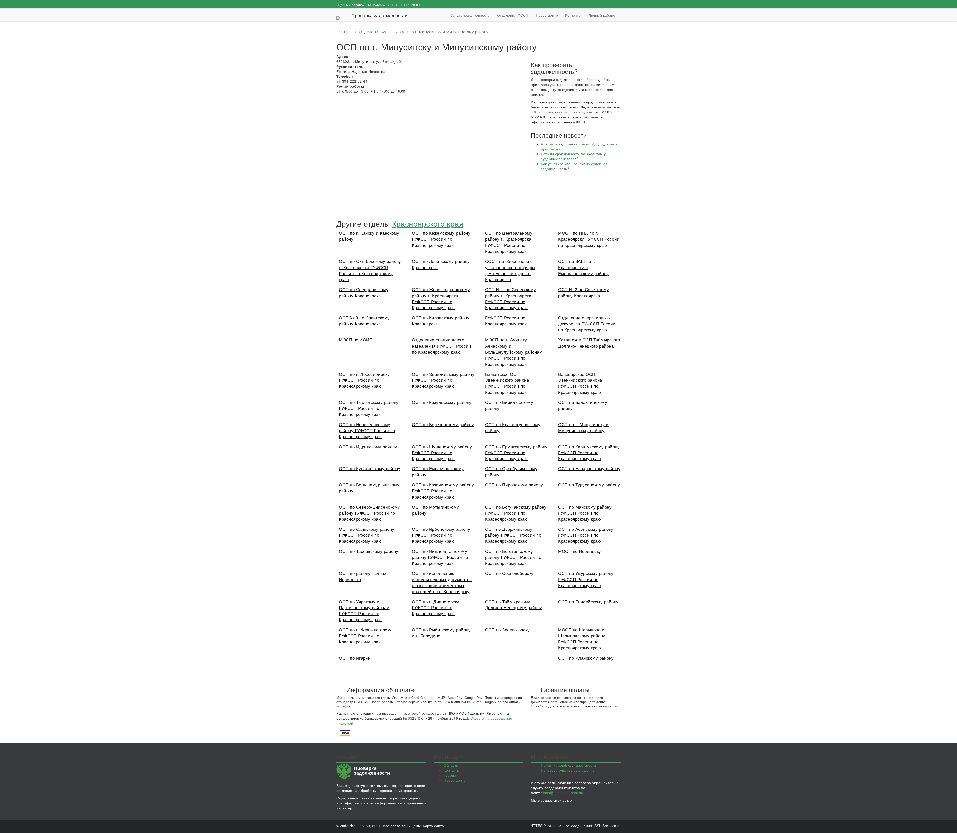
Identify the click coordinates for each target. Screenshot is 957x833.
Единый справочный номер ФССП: (379, 4)
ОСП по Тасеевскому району (368, 551)
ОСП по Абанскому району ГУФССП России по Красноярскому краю (586, 535)
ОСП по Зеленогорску (507, 629)
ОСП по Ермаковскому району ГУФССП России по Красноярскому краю (516, 452)
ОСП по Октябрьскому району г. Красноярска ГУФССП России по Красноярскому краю (370, 270)
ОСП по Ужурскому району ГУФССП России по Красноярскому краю (586, 579)
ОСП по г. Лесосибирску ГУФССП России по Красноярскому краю (364, 380)
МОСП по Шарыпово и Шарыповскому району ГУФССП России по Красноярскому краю (581, 638)
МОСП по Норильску (579, 551)
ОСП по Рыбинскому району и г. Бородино (441, 632)
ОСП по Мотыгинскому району (435, 510)
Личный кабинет (603, 15)
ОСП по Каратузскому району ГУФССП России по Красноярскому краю (589, 452)
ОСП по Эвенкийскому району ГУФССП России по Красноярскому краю (443, 380)
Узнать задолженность (470, 15)
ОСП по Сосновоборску (509, 573)
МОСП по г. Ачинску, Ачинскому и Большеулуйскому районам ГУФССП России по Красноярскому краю (514, 351)
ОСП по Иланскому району (586, 658)
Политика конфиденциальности (568, 765)
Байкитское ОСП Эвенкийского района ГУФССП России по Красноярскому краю (507, 383)
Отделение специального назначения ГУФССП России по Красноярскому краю (441, 345)
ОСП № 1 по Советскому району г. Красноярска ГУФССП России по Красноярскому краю (510, 298)
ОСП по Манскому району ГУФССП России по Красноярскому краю (585, 513)
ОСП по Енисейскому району (588, 601)
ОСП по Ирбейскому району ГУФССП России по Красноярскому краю (441, 535)
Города (450, 775)
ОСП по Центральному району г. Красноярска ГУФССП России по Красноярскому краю (509, 242)
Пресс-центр (547, 15)
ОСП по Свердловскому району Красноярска (363, 292)
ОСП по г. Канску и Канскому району (369, 236)
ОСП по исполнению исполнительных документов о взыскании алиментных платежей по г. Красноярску (442, 582)
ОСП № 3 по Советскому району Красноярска (364, 320)
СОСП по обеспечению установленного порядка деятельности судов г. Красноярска (510, 270)
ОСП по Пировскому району (514, 484)
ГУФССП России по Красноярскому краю (506, 320)
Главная (344, 31)
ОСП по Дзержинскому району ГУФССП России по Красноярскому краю (513, 535)
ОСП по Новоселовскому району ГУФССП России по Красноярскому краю (367, 430)
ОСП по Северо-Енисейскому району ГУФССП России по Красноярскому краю (369, 513)
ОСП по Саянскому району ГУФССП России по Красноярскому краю (366, 535)
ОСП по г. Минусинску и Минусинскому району (583, 427)
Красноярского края (427, 223)
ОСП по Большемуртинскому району (369, 487)
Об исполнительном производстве (562, 111)
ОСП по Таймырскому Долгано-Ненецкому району (513, 604)
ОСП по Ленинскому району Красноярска (441, 264)
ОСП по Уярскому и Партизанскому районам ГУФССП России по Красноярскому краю (364, 610)
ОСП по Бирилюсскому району (509, 405)
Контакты (573, 15)
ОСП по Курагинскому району (369, 468)
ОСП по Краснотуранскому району (513, 427)
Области (451, 765)
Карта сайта (433, 825)
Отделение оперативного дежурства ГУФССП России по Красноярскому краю (587, 323)
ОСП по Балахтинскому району (582, 405)
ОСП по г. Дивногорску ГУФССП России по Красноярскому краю (435, 607)
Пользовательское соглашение (568, 770)
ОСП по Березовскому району (443, 424)
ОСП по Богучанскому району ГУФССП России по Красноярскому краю (516, 513)
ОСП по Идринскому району (368, 446)
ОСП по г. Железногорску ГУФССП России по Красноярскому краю (365, 635)
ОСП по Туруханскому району (589, 484)
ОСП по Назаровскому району (589, 468)
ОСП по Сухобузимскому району (511, 471)
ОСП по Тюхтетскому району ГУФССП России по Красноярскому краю (369, 408)
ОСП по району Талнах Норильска (362, 576)
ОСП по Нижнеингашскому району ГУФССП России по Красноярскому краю (440, 557)
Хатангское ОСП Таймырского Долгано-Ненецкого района (589, 342)
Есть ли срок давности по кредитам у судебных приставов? (573, 156)
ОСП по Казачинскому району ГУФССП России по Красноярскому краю (443, 490)
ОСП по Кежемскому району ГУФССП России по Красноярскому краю (441, 239)
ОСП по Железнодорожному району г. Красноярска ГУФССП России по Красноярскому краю (441, 298)
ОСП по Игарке (354, 658)
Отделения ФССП (512, 15)
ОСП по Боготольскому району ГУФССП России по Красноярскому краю (513, 557)
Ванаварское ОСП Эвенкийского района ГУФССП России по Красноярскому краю (580, 383)
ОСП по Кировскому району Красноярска (440, 320)
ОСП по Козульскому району (442, 402)
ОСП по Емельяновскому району (438, 471)
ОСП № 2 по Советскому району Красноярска (583, 292)
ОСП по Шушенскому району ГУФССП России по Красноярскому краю (442, 452)
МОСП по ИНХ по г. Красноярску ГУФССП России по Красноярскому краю (589, 239)
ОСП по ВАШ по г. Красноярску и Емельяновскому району (583, 267)
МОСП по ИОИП (355, 339)
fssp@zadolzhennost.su (563, 792)
